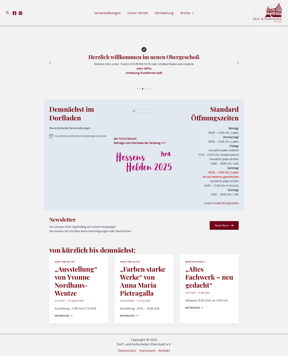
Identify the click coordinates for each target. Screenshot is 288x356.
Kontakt (164, 350)
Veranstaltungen (107, 13)
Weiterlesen (63, 315)
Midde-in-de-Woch (194, 261)
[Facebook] (14, 13)
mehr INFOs (144, 68)
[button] (7, 13)
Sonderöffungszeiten (225, 203)
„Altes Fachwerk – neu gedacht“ (209, 276)
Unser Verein (138, 13)
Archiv (185, 13)
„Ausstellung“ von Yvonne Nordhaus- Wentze (76, 280)
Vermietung (164, 13)
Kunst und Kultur (64, 261)
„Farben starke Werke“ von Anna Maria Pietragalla (142, 280)
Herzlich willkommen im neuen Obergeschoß (144, 56)
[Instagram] (20, 13)
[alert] (79, 136)
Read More (221, 225)
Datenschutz (127, 350)
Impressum (147, 350)
